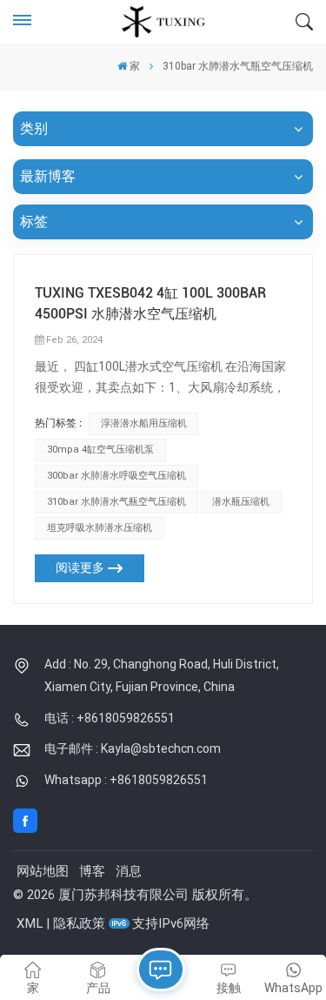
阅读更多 (80, 567)
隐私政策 (79, 923)
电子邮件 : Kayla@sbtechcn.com (132, 748)
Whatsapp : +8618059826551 (126, 780)
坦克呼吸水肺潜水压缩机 (99, 528)
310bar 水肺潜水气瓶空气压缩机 (116, 501)
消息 (129, 871)
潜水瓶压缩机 (240, 501)
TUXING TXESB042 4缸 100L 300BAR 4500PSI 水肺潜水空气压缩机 (150, 303)
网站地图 (43, 871)
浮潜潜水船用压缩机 (144, 423)
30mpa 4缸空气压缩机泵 (100, 449)
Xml (30, 923)
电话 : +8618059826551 (109, 718)
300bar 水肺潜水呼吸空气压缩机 (116, 475)
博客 (92, 871)
